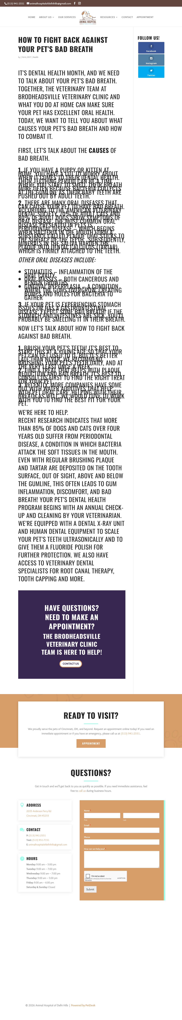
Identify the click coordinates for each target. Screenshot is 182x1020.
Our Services (67, 17)
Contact (127, 17)
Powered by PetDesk (83, 1005)
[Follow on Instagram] (161, 1005)
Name (87, 810)
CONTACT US (71, 663)
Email (87, 825)
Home (31, 17)
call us (82, 790)
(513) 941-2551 (15, 3)
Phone (87, 837)
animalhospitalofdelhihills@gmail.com (48, 844)
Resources (107, 17)
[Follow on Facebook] (150, 1005)
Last (124, 820)
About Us (45, 17)
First (85, 820)
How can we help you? (95, 849)
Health (35, 57)
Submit (90, 889)
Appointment (145, 17)
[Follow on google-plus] (156, 1005)
